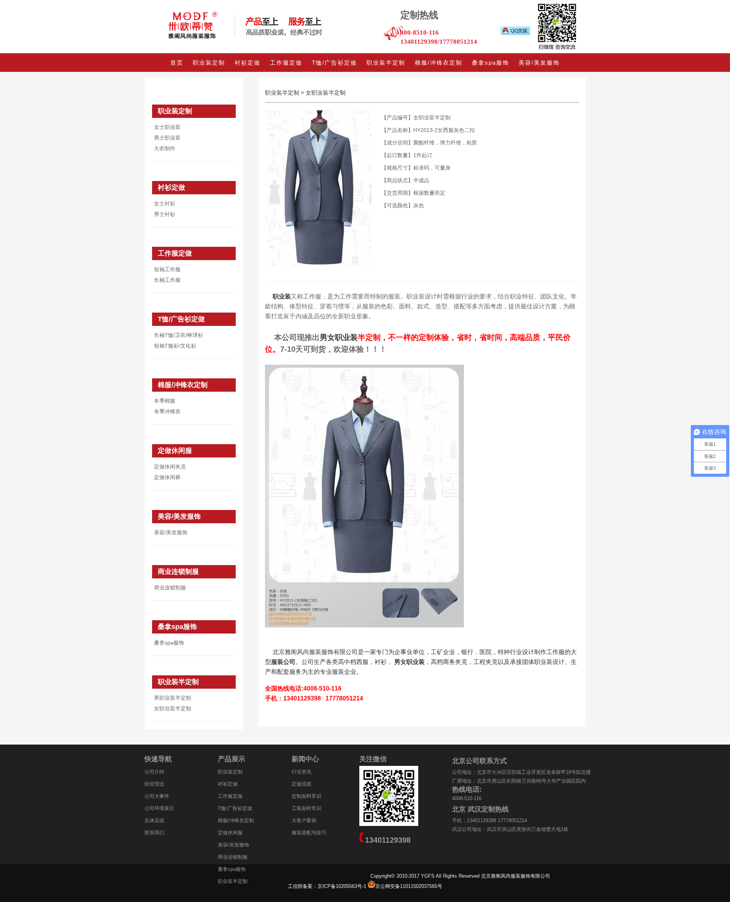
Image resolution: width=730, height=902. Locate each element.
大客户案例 (304, 820)
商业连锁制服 (178, 571)
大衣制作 (164, 148)
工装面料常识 (306, 808)
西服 (362, 662)
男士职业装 (167, 138)
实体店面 (154, 820)
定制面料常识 (306, 796)
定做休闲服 (175, 450)
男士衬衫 (164, 214)
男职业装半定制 (172, 698)
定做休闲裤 (167, 477)
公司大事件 (156, 796)
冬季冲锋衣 (167, 411)
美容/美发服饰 (539, 62)
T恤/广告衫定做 (334, 62)
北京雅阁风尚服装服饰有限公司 (315, 652)
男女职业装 (409, 662)
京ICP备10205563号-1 (342, 886)
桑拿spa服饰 (490, 62)
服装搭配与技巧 (309, 832)
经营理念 (154, 784)
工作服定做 (286, 62)
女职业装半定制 (172, 708)
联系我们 (154, 832)
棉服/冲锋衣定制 (438, 62)
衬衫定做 (247, 62)
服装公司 (283, 662)
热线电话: (467, 789)
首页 (176, 62)
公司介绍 (154, 772)
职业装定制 (209, 62)
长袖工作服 (167, 280)
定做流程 (301, 784)
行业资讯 (301, 772)
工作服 (555, 652)
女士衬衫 (164, 203)
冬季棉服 (164, 401)
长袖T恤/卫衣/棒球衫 (178, 335)
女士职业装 (167, 127)
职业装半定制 (386, 62)
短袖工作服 (167, 269)
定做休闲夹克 (170, 467)
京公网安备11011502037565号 (408, 886)
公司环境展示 (159, 808)
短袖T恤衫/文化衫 (175, 346)
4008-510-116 (466, 798)
